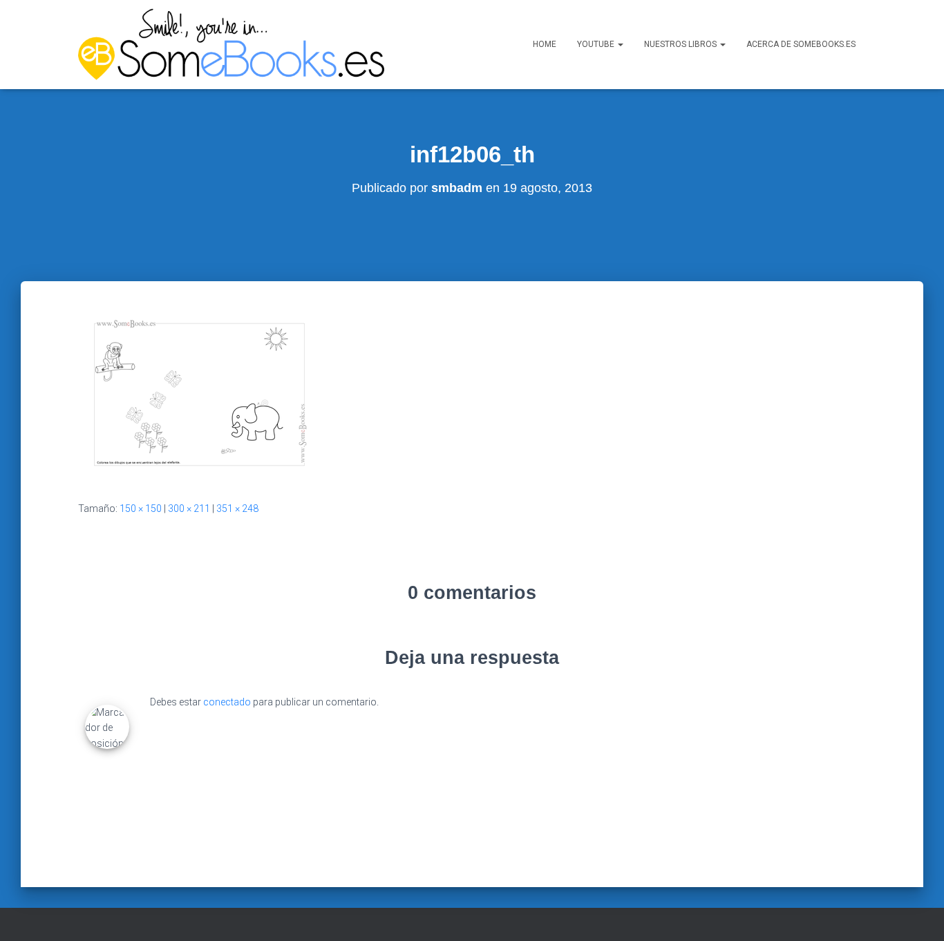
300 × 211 (189, 508)
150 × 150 (141, 508)
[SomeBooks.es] (231, 44)
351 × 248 (237, 508)
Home (544, 44)
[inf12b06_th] (199, 393)
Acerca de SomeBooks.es (801, 44)
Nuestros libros (681, 44)
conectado (227, 701)
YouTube (596, 44)
